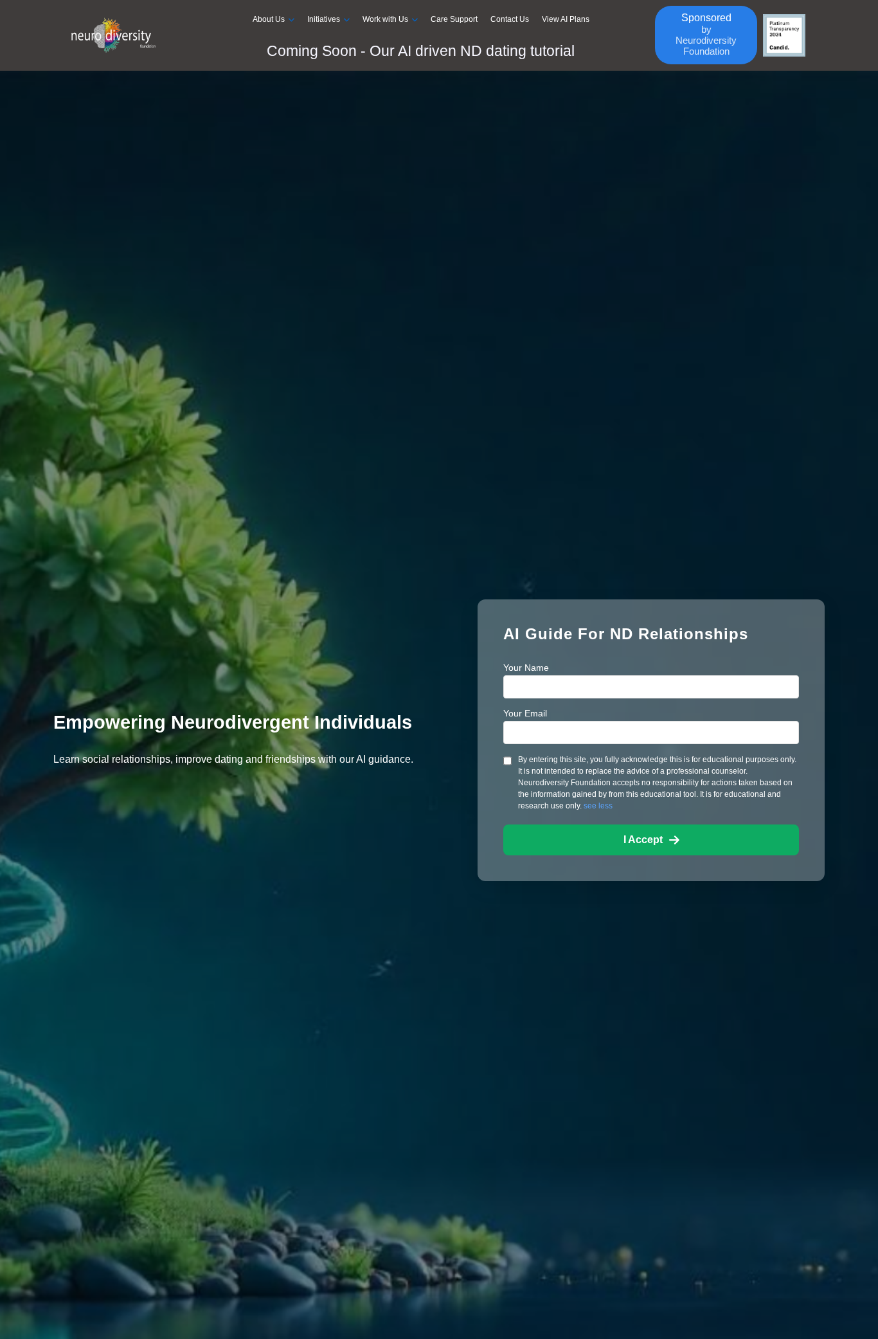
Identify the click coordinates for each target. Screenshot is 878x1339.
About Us (269, 19)
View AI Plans (565, 19)
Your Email (525, 713)
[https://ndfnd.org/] (123, 35)
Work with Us (385, 19)
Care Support (454, 19)
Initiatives (323, 19)
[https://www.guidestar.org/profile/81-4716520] (784, 35)
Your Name (526, 667)
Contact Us (509, 19)
